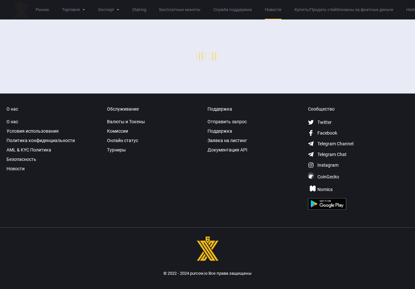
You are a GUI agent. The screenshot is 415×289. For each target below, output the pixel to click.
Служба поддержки (232, 9)
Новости (273, 9)
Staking (139, 9)
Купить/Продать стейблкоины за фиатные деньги (343, 9)
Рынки (42, 9)
